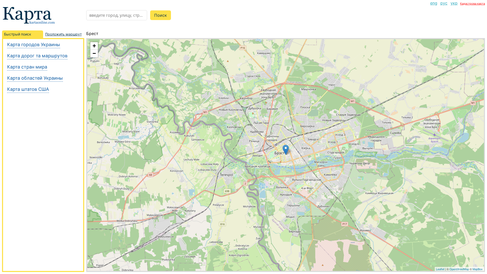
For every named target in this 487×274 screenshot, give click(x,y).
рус (443, 3)
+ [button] (94, 46)
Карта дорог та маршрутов (37, 55)
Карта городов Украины (33, 44)
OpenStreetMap (459, 269)
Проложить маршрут (63, 34)
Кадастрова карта (472, 3)
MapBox (478, 269)
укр (454, 3)
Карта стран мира (27, 67)
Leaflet (440, 269)
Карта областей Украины (35, 78)
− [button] (94, 53)
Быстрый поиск (17, 34)
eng (433, 3)
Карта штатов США (28, 89)
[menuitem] (433, 3)
